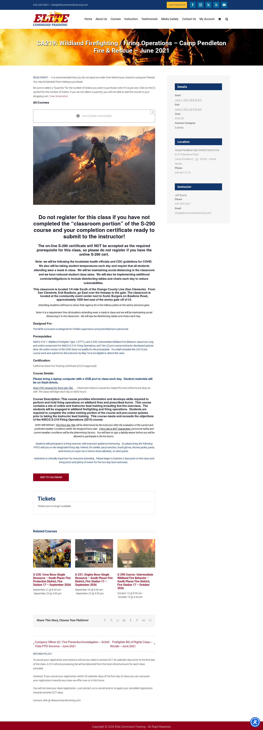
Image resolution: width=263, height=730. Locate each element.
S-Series (179, 127)
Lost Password (177, 4)
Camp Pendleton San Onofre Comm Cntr (197, 150)
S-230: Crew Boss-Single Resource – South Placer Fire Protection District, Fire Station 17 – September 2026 (52, 580)
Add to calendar (51, 477)
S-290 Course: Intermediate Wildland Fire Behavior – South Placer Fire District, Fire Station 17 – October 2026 (135, 581)
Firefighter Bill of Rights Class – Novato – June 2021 (131, 644)
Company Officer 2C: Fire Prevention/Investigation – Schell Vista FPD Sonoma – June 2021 (72, 644)
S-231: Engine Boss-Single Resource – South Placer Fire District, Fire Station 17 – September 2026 (94, 580)
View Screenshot (59, 96)
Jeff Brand (181, 195)
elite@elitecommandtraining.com (70, 4)
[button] (227, 19)
